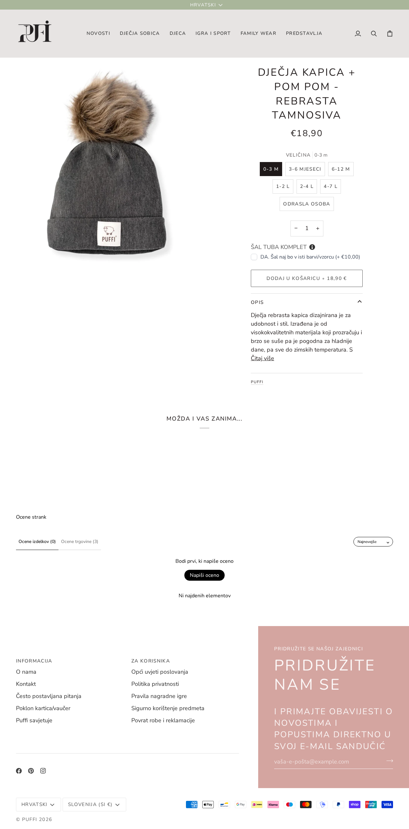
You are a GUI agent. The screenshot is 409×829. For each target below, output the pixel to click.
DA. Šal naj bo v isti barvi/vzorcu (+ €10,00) (310, 256)
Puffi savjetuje (34, 720)
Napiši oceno (204, 575)
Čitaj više (262, 358)
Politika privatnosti (155, 684)
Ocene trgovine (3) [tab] (79, 541)
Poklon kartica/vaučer (43, 708)
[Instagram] (43, 771)
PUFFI (257, 381)
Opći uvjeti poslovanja (159, 672)
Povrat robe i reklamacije (163, 720)
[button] (140, 34)
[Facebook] (19, 771)
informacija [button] (34, 661)
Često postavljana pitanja (48, 696)
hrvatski (203, 5)
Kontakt (26, 684)
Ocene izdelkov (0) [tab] (37, 541)
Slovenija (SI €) (90, 804)
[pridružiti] (387, 761)
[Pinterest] (31, 771)
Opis (257, 302)
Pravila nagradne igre (159, 696)
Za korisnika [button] (150, 661)
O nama (26, 672)
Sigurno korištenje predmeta (167, 708)
